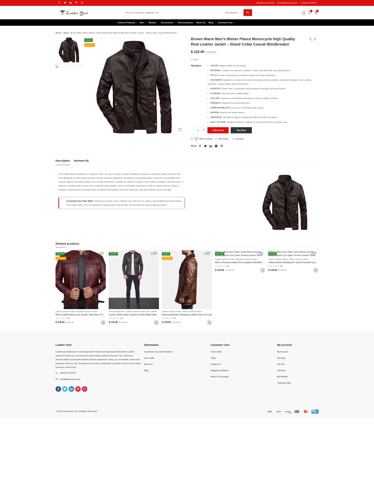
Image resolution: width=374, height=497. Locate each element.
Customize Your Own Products (158, 352)
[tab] (63, 161)
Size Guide (223, 139)
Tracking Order (284, 383)
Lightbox (180, 129)
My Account (282, 352)
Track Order (216, 352)
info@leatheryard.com (70, 379)
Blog (146, 370)
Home (58, 33)
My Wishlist (282, 376)
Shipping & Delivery (220, 370)
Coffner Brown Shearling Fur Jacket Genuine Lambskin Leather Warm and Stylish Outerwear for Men (316, 262)
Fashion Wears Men (117, 312)
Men (148, 312)
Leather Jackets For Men (65, 312)
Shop (65, 33)
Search (248, 12)
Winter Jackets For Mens (192, 312)
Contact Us (216, 364)
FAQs (213, 358)
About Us (148, 364)
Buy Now (241, 130)
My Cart (280, 364)
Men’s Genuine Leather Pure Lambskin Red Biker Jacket (242, 262)
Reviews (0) (81, 160)
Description (63, 160)
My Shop (281, 358)
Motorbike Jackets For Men (87, 312)
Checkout (281, 370)
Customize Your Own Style (79, 201)
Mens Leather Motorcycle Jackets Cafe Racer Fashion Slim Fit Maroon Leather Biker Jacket (100, 314)
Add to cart (218, 130)
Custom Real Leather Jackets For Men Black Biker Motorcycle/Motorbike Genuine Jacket (151, 314)
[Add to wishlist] (101, 253)
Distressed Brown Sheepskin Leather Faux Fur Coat (187, 314)
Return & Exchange (220, 376)
